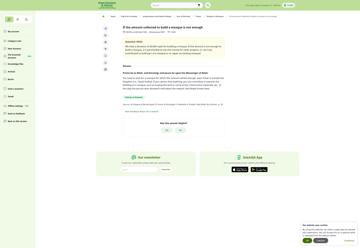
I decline (321, 240)
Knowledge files (15, 64)
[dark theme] (26, 19)
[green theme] (9, 19)
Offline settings (18, 106)
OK (307, 240)
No (180, 130)
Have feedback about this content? (142, 111)
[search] (208, 5)
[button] (105, 28)
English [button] (290, 5)
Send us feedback (16, 113)
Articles (11, 71)
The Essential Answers (19, 56)
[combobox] (175, 5)
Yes (166, 130)
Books (11, 79)
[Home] (103, 16)
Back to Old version (17, 121)
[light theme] (17, 19)
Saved (11, 96)
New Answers (14, 48)
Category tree (14, 41)
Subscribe (166, 169)
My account (13, 31)
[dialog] (329, 233)
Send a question (15, 88)
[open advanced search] (199, 5)
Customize (349, 240)
